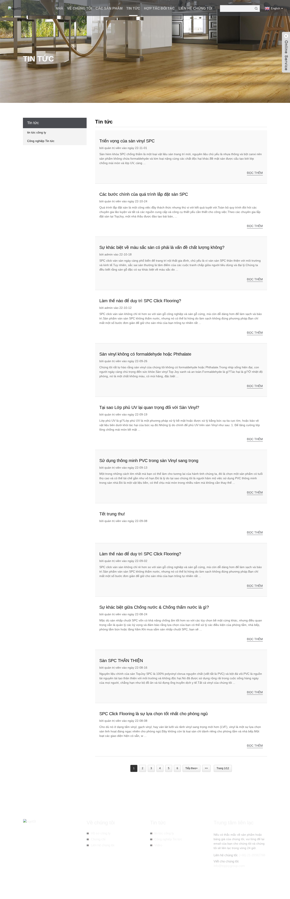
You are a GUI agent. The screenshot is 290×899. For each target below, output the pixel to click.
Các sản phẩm (109, 8)
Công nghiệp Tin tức (40, 141)
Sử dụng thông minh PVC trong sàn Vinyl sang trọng (148, 460)
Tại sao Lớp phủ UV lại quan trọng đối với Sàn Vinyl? (149, 407)
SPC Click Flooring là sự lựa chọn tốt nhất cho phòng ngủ (153, 713)
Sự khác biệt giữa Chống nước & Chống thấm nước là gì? (154, 607)
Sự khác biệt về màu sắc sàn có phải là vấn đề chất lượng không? (161, 247)
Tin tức (133, 8)
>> (206, 768)
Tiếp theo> (191, 768)
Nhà (59, 8)
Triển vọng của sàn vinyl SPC (127, 141)
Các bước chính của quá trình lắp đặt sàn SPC (143, 194)
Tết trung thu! (112, 514)
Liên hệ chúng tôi (195, 8)
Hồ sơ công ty (101, 833)
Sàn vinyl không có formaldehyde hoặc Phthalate (145, 354)
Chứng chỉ (98, 839)
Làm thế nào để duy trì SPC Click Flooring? (140, 300)
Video (158, 845)
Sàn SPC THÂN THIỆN (121, 660)
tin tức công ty (36, 132)
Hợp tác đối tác (159, 8)
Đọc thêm (255, 172)
